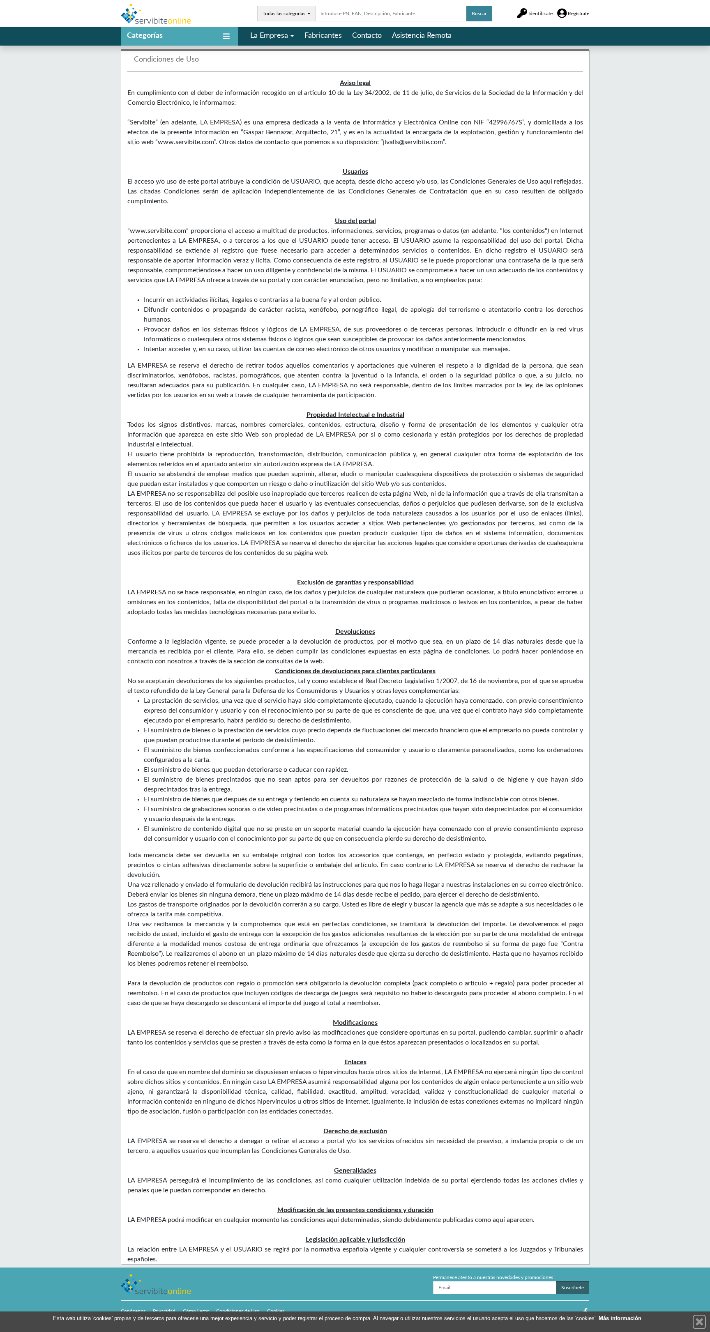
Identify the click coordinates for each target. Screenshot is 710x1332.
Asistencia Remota (422, 35)
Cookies (275, 1311)
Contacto (367, 35)
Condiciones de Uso (238, 1311)
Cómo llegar (196, 1311)
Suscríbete (572, 1287)
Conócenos (133, 1311)
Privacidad (164, 1311)
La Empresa (269, 35)
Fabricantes (323, 35)
